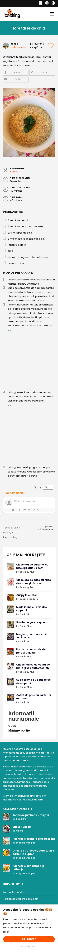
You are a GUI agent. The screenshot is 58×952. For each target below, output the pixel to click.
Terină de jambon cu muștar (31, 815)
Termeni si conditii (13, 892)
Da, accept (29, 939)
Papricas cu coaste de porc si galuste (31, 651)
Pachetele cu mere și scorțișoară (34, 838)
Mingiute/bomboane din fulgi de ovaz (32, 635)
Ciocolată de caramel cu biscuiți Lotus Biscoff (32, 566)
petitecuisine (19, 47)
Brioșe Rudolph (22, 827)
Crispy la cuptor (26, 595)
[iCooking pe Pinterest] (52, 3)
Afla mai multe (29, 946)
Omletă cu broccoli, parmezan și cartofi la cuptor (33, 852)
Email (18, 79)
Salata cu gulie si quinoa (32, 622)
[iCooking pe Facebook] (40, 3)
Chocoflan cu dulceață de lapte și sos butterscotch (33, 666)
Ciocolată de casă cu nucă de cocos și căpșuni (33, 581)
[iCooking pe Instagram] (46, 3)
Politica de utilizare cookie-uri (20, 898)
